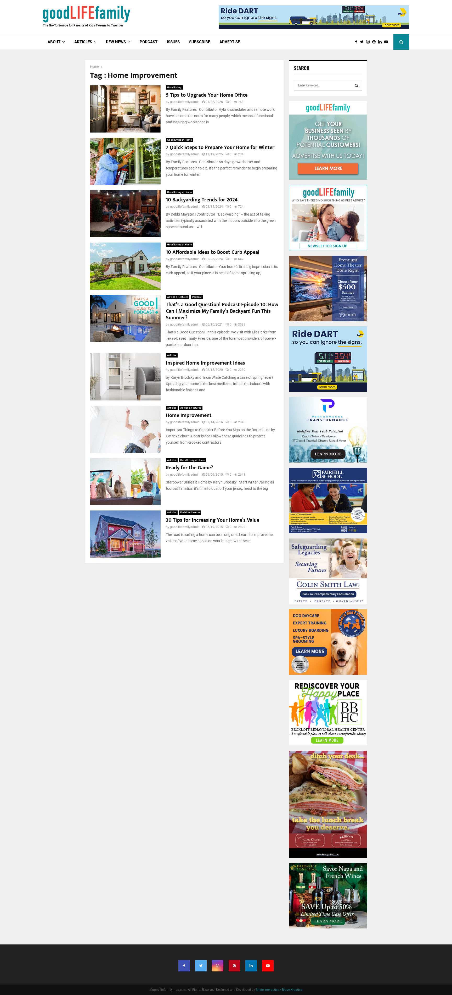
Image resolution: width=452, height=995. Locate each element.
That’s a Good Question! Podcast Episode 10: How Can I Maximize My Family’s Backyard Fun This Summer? (222, 311)
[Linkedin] (381, 42)
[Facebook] (357, 42)
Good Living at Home (179, 139)
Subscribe (199, 42)
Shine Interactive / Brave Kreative (279, 990)
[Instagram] (369, 42)
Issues (173, 42)
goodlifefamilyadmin (185, 102)
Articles (171, 355)
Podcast (148, 42)
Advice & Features (177, 296)
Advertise (229, 42)
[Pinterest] (375, 42)
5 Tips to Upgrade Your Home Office (206, 95)
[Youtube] (387, 42)
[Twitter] (363, 42)
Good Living (174, 87)
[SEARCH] (356, 85)
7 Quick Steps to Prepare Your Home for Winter (220, 147)
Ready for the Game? (189, 467)
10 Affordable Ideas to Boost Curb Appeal (212, 252)
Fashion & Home (190, 512)
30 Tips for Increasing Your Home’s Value (212, 520)
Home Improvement (189, 415)
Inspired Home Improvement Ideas (205, 363)
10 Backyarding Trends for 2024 (202, 199)
